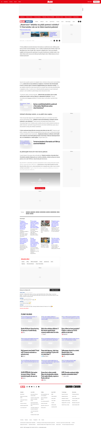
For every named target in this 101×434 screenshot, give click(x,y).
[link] (27, 387)
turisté (37, 212)
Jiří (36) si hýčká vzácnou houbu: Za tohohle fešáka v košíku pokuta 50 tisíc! (55, 246)
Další (74, 21)
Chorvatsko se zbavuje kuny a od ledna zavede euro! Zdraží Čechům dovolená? (23, 247)
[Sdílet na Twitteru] (56, 40)
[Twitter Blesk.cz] (80, 21)
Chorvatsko (53, 212)
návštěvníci (43, 212)
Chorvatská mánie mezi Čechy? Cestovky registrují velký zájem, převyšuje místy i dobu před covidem (34, 231)
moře (32, 213)
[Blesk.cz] (50, 2)
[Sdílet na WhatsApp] (59, 40)
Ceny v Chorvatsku (39, 263)
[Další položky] (80, 17)
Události (42, 21)
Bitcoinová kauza (30, 263)
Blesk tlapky (68, 21)
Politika (36, 21)
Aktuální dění (25, 259)
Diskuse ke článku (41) (25, 290)
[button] (69, 386)
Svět (47, 21)
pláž (58, 212)
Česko (48, 212)
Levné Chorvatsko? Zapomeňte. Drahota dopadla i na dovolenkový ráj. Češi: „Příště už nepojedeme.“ (34, 250)
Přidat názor (55, 290)
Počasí (58, 21)
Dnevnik (30, 98)
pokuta (28, 212)
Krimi (62, 21)
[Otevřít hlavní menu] (2, 2)
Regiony (23, 263)
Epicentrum (52, 21)
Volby (27, 261)
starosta (32, 212)
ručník (28, 213)
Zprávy (23, 261)
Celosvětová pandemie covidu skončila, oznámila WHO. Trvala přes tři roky (45, 230)
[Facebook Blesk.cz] (78, 21)
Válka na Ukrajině (34, 261)
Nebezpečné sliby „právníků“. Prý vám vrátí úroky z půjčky (45, 246)
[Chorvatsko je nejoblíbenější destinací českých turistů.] (54, 36)
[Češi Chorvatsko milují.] (25, 29)
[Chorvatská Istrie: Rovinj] (35, 36)
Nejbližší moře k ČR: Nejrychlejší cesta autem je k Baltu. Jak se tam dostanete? (55, 229)
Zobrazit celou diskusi (24, 308)
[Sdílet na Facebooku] (53, 40)
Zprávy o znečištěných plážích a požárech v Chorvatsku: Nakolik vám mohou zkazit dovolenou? (24, 233)
